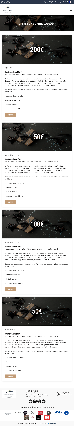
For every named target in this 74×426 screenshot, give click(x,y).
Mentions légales (25, 407)
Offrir (10, 115)
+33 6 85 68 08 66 (65, 393)
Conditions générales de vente (44, 407)
